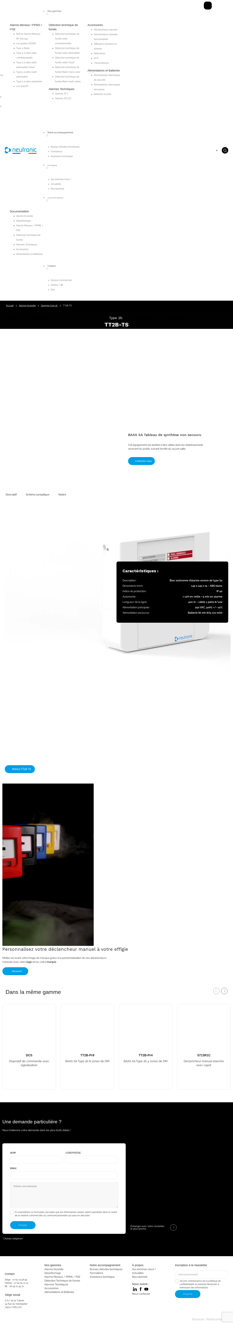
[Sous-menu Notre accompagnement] (47, 135)
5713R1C (184, 1007)
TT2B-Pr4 (127, 1007)
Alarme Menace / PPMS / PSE (62, 1276)
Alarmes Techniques (56, 1284)
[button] (11, 494)
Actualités (138, 1273)
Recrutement (139, 1276)
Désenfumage (52, 1273)
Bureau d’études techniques (106, 1269)
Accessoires (51, 1288)
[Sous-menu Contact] (47, 269)
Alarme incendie (27, 305)
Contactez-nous (143, 461)
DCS (6, 1007)
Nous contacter (141, 1293)
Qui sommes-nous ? (144, 1269)
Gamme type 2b (49, 305)
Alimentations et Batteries (59, 1292)
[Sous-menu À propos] (47, 168)
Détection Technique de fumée (62, 1280)
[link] (135, 1289)
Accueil (10, 305)
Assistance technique (102, 1276)
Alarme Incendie (53, 1269)
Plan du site (198, 1319)
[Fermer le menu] (208, 6)
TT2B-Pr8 (69, 1007)
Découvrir (17, 971)
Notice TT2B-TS (21, 769)
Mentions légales (215, 1319)
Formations (96, 1273)
